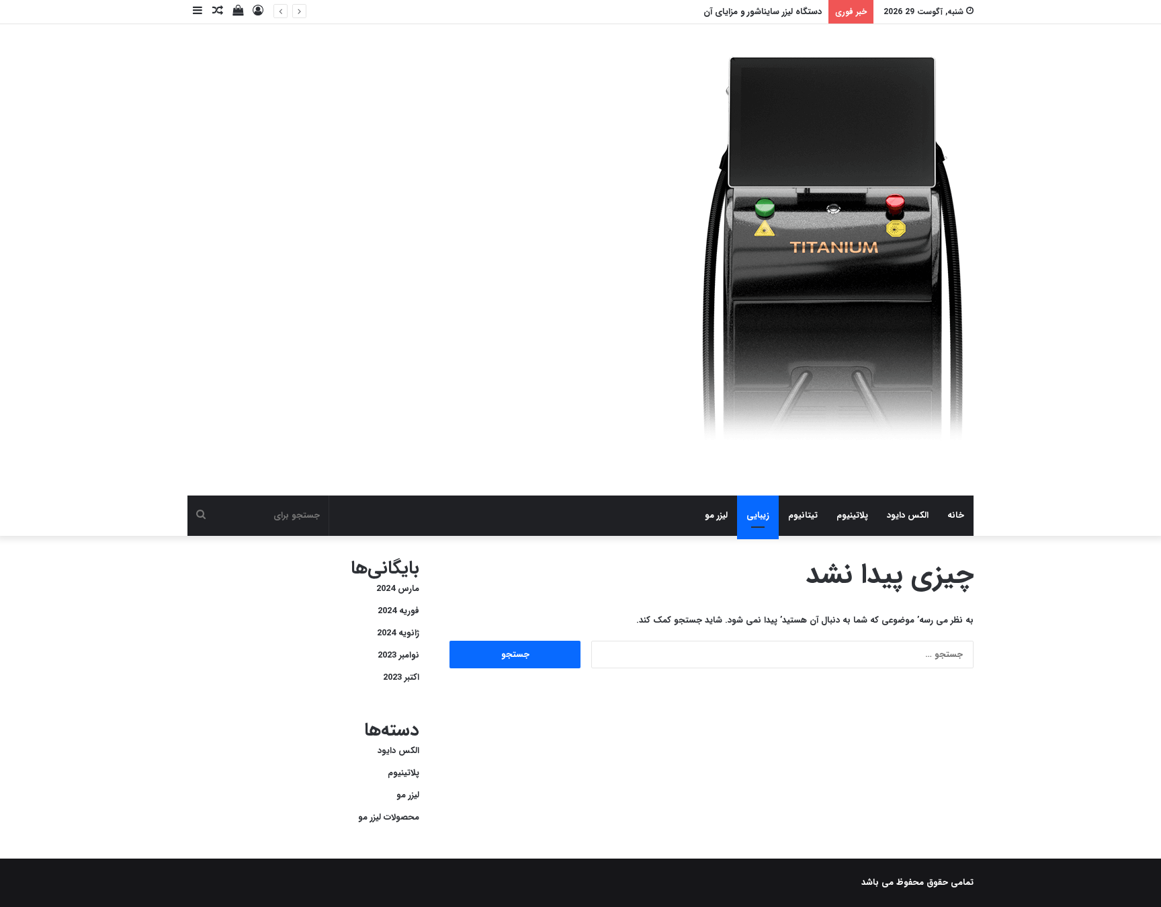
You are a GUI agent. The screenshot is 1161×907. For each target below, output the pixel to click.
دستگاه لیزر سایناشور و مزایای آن (762, 12)
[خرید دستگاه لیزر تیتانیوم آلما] (834, 260)
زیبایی (757, 515)
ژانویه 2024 (398, 633)
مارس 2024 (397, 589)
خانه (955, 515)
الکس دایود (908, 515)
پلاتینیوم (852, 515)
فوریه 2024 (398, 611)
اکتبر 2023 (401, 677)
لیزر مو (716, 515)
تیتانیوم (803, 515)
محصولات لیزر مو (388, 817)
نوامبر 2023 (398, 655)
